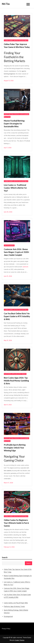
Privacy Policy (6, 628)
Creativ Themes (19, 640)
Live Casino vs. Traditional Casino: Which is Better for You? (15, 188)
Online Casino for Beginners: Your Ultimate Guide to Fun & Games (16, 523)
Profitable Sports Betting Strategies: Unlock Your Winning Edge (15, 448)
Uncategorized (9, 245)
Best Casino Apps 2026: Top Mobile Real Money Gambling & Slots (16, 381)
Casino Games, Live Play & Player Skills (16, 40)
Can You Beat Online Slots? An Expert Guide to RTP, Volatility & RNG (17, 316)
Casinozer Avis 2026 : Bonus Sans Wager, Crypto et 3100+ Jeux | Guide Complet (16, 252)
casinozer (25, 266)
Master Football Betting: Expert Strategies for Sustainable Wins (14, 124)
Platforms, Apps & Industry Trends (15, 374)
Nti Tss (6, 3)
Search (4, 557)
